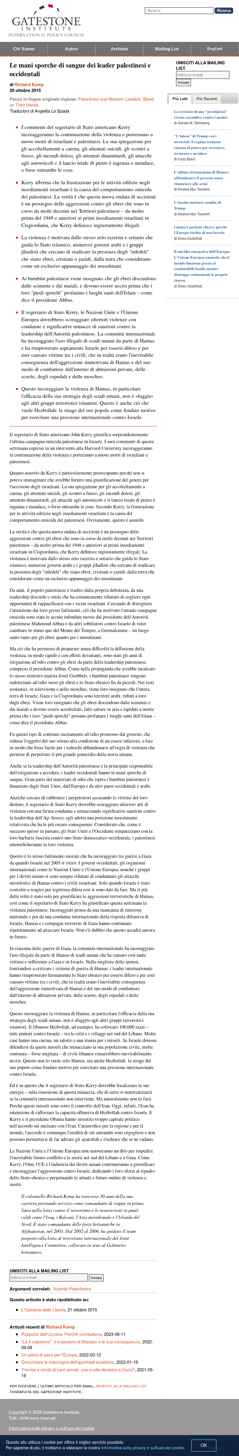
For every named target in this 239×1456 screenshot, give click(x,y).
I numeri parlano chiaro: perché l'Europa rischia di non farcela (200, 229)
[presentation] (180, 99)
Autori (71, 48)
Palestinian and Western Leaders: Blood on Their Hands (82, 102)
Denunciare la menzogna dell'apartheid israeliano (67, 1362)
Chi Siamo (23, 48)
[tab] (180, 99)
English (215, 48)
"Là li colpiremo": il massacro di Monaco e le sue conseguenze (80, 1341)
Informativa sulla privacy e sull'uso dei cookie (51, 1428)
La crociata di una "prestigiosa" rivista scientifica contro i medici (201, 114)
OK (204, 1445)
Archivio (119, 48)
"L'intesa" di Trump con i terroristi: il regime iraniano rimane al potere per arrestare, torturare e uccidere (199, 144)
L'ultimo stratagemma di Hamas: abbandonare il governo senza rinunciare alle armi (201, 177)
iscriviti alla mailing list (121, 1385)
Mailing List (167, 48)
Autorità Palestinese (72, 1288)
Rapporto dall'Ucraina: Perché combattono (61, 1334)
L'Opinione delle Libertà (43, 1309)
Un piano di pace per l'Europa (49, 1355)
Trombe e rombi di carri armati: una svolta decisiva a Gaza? (78, 1369)
